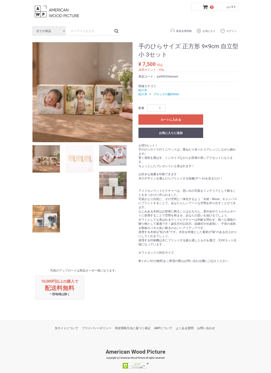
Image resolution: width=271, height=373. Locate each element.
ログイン (231, 30)
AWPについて (163, 328)
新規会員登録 (184, 30)
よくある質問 (185, 328)
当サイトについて (66, 328)
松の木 (142, 90)
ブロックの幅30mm (166, 94)
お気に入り (209, 30)
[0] (205, 7)
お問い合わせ (206, 328)
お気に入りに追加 (171, 133)
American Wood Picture (135, 352)
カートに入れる (171, 119)
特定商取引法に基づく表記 (132, 328)
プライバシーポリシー (96, 328)
